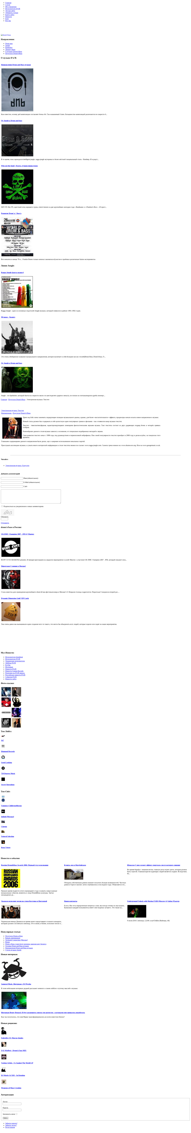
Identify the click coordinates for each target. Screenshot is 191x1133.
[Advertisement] (95, 29)
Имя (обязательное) (31, 478)
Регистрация (10, 1127)
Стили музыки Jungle (13, 950)
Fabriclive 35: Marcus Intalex (12, 1038)
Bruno (7, 942)
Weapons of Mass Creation (11, 1088)
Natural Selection (7, 836)
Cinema (4, 826)
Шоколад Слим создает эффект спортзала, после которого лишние (153, 865)
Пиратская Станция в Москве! (13, 566)
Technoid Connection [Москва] (16, 940)
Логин (5, 1102)
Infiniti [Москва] (7, 817)
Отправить (5, 523)
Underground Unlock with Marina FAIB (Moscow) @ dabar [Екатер (153, 901)
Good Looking (6, 762)
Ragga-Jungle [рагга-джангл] (12, 272)
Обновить (4, 517)
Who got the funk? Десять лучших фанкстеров (19, 166)
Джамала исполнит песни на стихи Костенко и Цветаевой (24, 901)
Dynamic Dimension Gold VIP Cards (15, 598)
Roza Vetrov (6, 847)
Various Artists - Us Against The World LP (17, 1063)
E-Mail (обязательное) (32, 482)
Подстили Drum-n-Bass (14, 936)
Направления (6, 413)
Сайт (25, 486)
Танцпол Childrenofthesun (11, 806)
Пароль (5, 1108)
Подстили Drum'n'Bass (16, 399)
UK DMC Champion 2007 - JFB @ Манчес (17, 534)
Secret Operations (7, 785)
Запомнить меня (9, 1114)
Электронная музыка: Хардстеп (17, 465)
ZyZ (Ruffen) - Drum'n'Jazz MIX (13, 1050)
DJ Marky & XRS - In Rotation (13, 1075)
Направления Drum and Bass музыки (16, 65)
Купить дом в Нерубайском (75, 865)
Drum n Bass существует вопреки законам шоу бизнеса (25, 944)
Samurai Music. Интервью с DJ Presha (16, 984)
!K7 (2, 740)
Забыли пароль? (11, 1123)
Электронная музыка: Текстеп (12, 410)
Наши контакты (70, 901)
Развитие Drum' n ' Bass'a (11, 213)
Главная (4, 399)
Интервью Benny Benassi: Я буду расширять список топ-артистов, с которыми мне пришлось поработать (43, 1013)
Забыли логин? (11, 1125)
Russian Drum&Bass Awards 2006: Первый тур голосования (24, 865)
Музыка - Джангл (8, 317)
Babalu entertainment (12, 938)
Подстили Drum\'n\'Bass (22, 413)
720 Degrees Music (8, 773)
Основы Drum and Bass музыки (17, 946)
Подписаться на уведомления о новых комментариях (24, 506)
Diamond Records (8, 751)
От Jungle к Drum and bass (11, 121)
